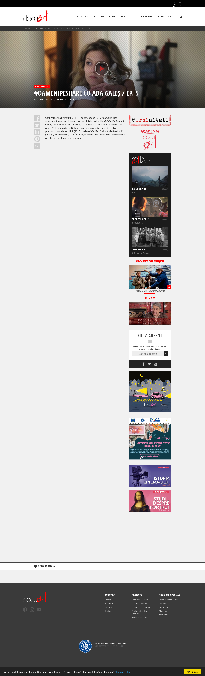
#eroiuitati (146, 16)
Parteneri (109, 603)
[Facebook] (25, 609)
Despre (108, 600)
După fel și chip (140, 219)
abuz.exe (171, 16)
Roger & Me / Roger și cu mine (150, 290)
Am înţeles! (192, 671)
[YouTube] (39, 609)
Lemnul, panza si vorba (169, 600)
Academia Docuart (140, 603)
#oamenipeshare (42, 28)
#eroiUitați (163, 615)
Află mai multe (122, 671)
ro (174, 3)
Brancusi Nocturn (139, 617)
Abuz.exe (163, 611)
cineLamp (160, 16)
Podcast (125, 16)
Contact (108, 611)
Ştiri (135, 16)
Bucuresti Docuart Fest (142, 607)
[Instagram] (32, 609)
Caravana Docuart (140, 600)
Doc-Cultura (98, 16)
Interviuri (112, 16)
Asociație (109, 607)
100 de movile (139, 189)
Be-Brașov (163, 607)
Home (28, 28)
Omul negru (138, 249)
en (181, 3)
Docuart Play (82, 16)
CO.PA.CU (163, 603)
